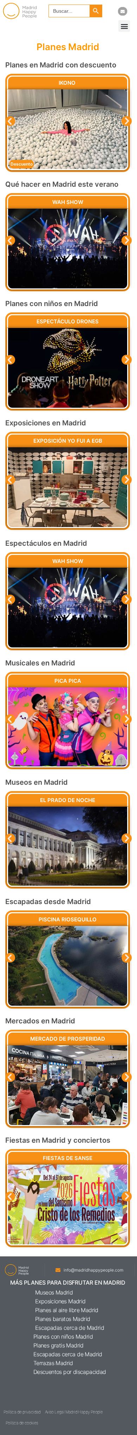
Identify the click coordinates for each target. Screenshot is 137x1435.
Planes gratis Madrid (58, 1345)
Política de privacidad (22, 1412)
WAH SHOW (67, 202)
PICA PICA (67, 680)
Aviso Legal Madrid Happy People (74, 1412)
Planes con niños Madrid (63, 1336)
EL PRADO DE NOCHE (67, 800)
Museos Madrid (54, 1292)
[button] (124, 26)
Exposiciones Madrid (60, 1301)
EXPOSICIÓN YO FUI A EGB (67, 440)
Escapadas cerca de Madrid (69, 1327)
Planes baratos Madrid (62, 1318)
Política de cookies (22, 1422)
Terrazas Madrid (53, 1363)
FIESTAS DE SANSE (67, 1158)
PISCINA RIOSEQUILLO (68, 919)
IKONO (68, 82)
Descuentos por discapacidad (69, 1371)
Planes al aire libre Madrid (66, 1310)
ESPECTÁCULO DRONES (68, 321)
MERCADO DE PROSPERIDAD (67, 1038)
